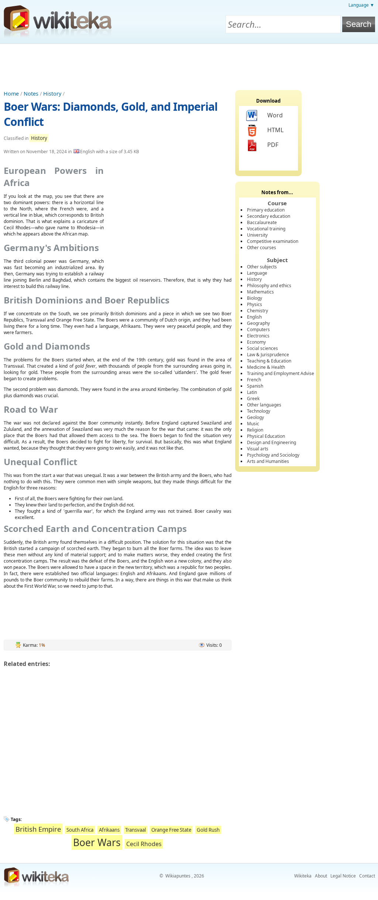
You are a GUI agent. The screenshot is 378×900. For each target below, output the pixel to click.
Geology (255, 417)
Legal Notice (343, 876)
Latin (252, 392)
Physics (254, 304)
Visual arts (257, 449)
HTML (275, 130)
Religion (255, 430)
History (52, 93)
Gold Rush (208, 830)
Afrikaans (109, 830)
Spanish (255, 386)
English (254, 317)
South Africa (79, 830)
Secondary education (268, 216)
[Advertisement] (189, 64)
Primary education (266, 210)
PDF (272, 145)
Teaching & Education (269, 361)
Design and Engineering (271, 442)
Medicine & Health (266, 367)
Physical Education (266, 436)
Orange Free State (171, 830)
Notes (31, 93)
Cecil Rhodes (144, 844)
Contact (367, 876)
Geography (258, 323)
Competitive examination (272, 241)
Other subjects (262, 267)
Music (253, 423)
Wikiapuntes (177, 876)
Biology (254, 298)
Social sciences (262, 348)
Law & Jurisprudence (268, 354)
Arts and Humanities (268, 461)
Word (275, 115)
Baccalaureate (262, 222)
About (321, 876)
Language (257, 273)
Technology (258, 411)
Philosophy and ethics (269, 285)
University (257, 235)
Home (11, 93)
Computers (258, 329)
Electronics (258, 336)
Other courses (261, 247)
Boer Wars (97, 842)
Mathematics (260, 292)
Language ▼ (361, 5)
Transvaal (135, 830)
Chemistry (257, 311)
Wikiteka (303, 876)
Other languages (264, 405)
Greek (253, 398)
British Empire (38, 829)
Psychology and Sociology (273, 455)
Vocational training (266, 229)
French (254, 380)
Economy (256, 342)
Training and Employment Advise (280, 373)
